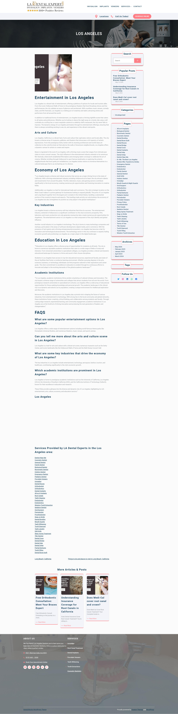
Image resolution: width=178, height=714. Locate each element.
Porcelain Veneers (41, 479)
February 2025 (120, 249)
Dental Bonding (40, 519)
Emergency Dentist (41, 474)
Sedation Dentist (40, 507)
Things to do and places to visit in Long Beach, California (88, 559)
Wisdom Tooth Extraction (44, 505)
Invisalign (38, 481)
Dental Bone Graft (41, 553)
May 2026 (118, 247)
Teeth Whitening (40, 524)
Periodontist (39, 512)
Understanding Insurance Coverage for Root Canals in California (126, 89)
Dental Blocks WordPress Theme (35, 710)
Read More (42, 622)
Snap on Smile (40, 517)
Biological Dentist (41, 467)
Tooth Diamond (40, 526)
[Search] (137, 60)
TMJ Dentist (39, 536)
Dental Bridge (39, 541)
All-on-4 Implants (41, 493)
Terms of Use (121, 223)
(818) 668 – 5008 (32, 657)
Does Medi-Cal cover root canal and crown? (125, 98)
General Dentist (40, 462)
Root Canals (39, 496)
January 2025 (120, 251)
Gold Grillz (120, 176)
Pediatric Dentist (40, 477)
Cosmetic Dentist (41, 460)
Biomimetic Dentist (41, 469)
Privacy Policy (122, 202)
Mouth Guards (40, 522)
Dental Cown (39, 538)
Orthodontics (39, 488)
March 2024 (119, 256)
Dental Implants (40, 491)
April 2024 (118, 254)
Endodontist (39, 500)
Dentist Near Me (40, 458)
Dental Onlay (39, 545)
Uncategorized (120, 115)
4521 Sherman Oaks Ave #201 (36, 653)
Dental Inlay (39, 543)
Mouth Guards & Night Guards (127, 183)
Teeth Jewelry (39, 529)
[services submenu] (130, 6)
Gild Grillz (38, 531)
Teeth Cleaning (40, 498)
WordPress (150, 710)
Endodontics (39, 503)
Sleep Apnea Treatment (43, 534)
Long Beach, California (43, 559)
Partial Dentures (40, 548)
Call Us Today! (122, 16)
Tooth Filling (39, 550)
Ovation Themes (137, 710)
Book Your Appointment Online (36, 662)
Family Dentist (40, 465)
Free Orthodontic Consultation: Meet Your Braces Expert (124, 78)
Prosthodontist (40, 515)
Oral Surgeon (39, 510)
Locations (104, 16)
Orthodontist (39, 486)
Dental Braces (39, 484)
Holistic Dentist (40, 472)
